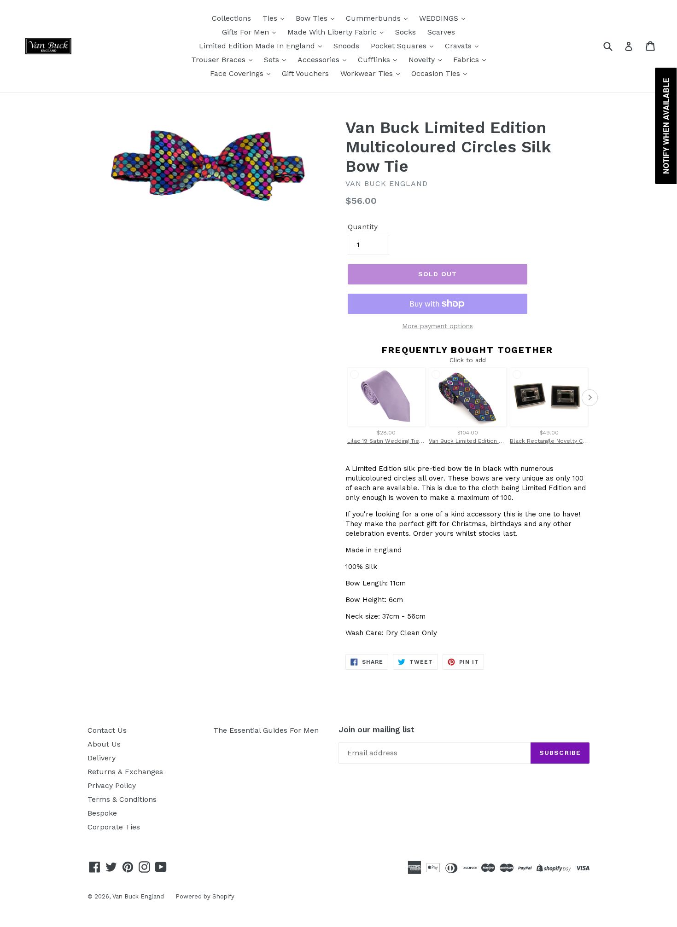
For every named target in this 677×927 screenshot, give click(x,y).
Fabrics (467, 59)
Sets (272, 59)
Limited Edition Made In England (258, 45)
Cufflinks (375, 59)
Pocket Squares (400, 45)
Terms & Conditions (122, 799)
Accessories (320, 59)
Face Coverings (238, 73)
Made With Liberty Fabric (333, 32)
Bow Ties (313, 18)
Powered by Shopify (204, 896)
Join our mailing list (376, 729)
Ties (271, 18)
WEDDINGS (440, 18)
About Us (104, 744)
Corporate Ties (114, 827)
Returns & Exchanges (125, 771)
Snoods (346, 45)
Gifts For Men (246, 32)
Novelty (423, 59)
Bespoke (102, 813)
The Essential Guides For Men (266, 730)
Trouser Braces (219, 59)
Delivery (102, 757)
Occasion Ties (436, 73)
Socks (405, 32)
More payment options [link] (437, 326)
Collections (231, 18)
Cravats (459, 45)
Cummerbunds (374, 18)
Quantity (363, 226)
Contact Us (107, 730)
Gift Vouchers (305, 73)
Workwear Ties (367, 73)
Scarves (441, 32)
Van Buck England (138, 896)
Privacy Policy (112, 785)
